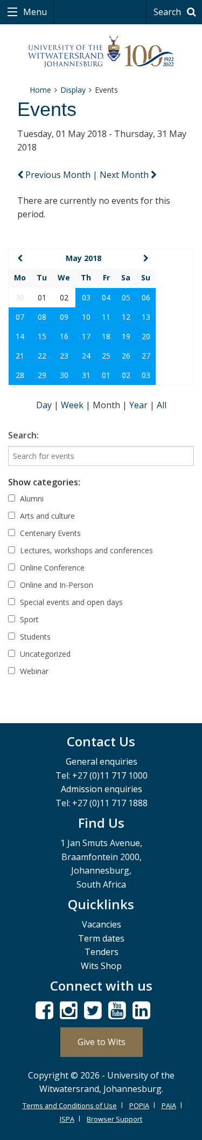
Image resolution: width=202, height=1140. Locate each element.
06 (146, 297)
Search (168, 12)
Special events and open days (70, 602)
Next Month (125, 175)
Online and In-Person (55, 585)
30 (64, 375)
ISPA (67, 1119)
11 (106, 317)
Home (40, 90)
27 (146, 356)
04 (106, 297)
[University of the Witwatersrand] (101, 52)
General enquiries (101, 761)
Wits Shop (101, 966)
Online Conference (51, 567)
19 (126, 336)
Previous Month (58, 175)
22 (42, 356)
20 (146, 336)
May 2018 (83, 258)
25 (106, 356)
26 (126, 356)
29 (42, 375)
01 (106, 375)
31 (86, 375)
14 (20, 336)
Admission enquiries (101, 789)
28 (20, 375)
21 (20, 356)
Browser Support (114, 1119)
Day (45, 405)
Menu (34, 12)
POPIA (139, 1105)
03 (86, 297)
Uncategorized (44, 654)
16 (64, 336)
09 (64, 317)
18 (106, 336)
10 (86, 317)
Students (34, 636)
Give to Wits (102, 1042)
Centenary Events (49, 533)
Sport (28, 619)
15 (42, 336)
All (161, 405)
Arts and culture (46, 516)
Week (73, 405)
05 (126, 297)
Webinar (33, 671)
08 (42, 317)
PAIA (169, 1105)
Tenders (102, 952)
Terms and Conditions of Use (70, 1105)
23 (64, 356)
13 (146, 317)
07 (20, 317)
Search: (23, 435)
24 (86, 356)
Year (139, 405)
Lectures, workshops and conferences (85, 550)
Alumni (31, 498)
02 (126, 375)
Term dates (101, 938)
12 (126, 317)
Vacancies (101, 924)
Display (73, 90)
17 (86, 336)
